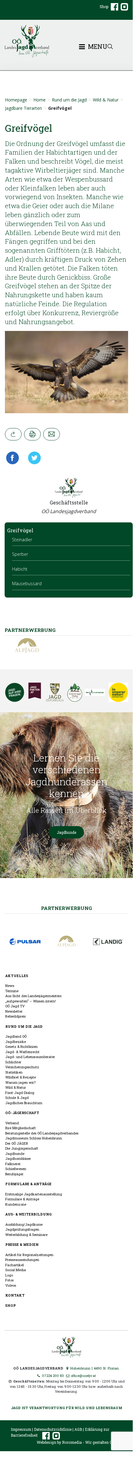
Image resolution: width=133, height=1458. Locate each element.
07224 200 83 (52, 1375)
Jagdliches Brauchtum (23, 1102)
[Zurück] (13, 434)
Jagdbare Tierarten (23, 108)
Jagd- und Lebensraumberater (30, 1056)
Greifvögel (20, 530)
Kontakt (15, 1295)
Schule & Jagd (17, 1097)
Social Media (15, 1269)
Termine (12, 990)
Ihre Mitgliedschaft (20, 1128)
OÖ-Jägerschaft (22, 1112)
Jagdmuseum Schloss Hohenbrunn (33, 1138)
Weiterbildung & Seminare (26, 1234)
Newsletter (14, 1011)
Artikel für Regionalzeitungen (29, 1254)
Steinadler (22, 539)
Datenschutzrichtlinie (53, 1429)
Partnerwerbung (66, 908)
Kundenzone (15, 1204)
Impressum (21, 1429)
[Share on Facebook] (14, 457)
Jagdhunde (66, 832)
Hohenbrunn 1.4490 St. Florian (94, 1368)
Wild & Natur (105, 100)
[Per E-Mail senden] (51, 434)
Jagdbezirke (15, 1041)
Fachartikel (14, 1265)
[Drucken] (32, 434)
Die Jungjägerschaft (21, 1148)
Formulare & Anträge (28, 1183)
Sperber (20, 554)
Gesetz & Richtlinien (21, 1046)
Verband (12, 1123)
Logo (9, 1275)
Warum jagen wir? (20, 1082)
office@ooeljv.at (83, 1375)
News (9, 985)
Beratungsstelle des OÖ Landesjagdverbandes (41, 1133)
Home (39, 100)
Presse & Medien (22, 1244)
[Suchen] (110, 46)
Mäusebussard (27, 583)
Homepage (16, 100)
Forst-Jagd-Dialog (19, 1092)
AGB (78, 1429)
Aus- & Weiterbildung (28, 1214)
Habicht (19, 569)
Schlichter (13, 1062)
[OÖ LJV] (66, 1346)
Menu (96, 47)
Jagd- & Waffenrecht (22, 1051)
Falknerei (12, 1163)
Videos (10, 1285)
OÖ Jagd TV (15, 1006)
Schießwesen (15, 1168)
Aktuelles (16, 975)
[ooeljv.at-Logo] (66, 41)
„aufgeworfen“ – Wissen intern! (30, 1001)
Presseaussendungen (22, 1259)
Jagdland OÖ (16, 1036)
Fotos (9, 1280)
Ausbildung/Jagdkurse (24, 1224)
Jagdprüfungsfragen (22, 1229)
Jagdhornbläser (18, 1158)
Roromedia (72, 1442)
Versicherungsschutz (22, 1067)
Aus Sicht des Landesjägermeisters (33, 995)
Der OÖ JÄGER (16, 1143)
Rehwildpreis (15, 1016)
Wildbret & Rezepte (20, 1077)
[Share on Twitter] (32, 457)
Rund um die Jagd (69, 100)
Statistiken (14, 1072)
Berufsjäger (14, 1174)
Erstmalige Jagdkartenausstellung (33, 1194)
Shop (104, 6)
